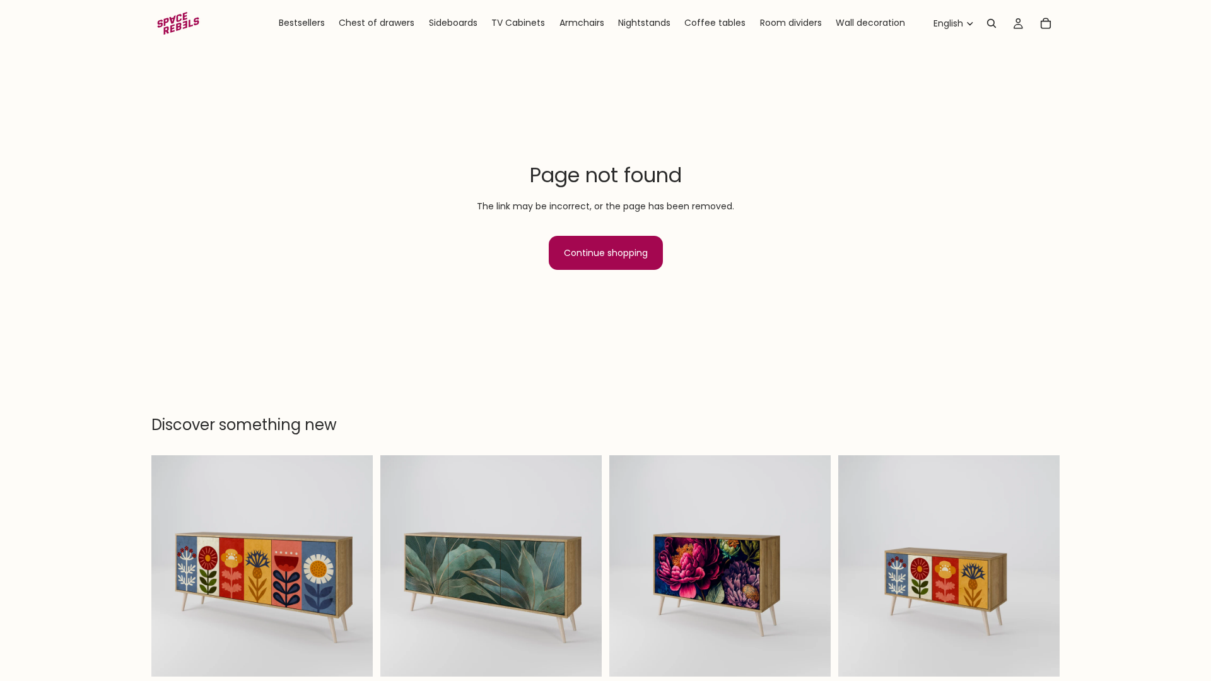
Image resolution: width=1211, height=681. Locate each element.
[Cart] (1046, 23)
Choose (364, 657)
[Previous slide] (170, 566)
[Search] (991, 23)
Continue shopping (606, 253)
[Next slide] (354, 566)
